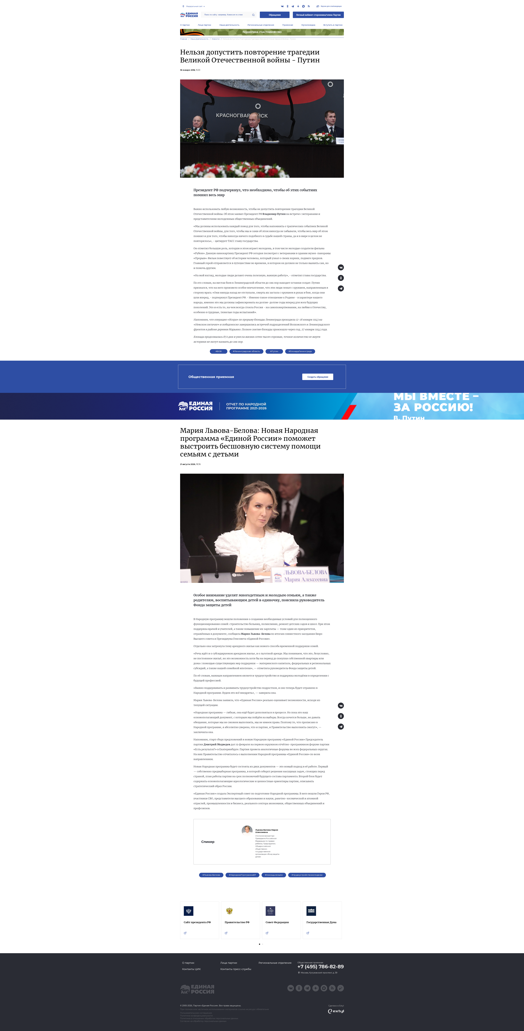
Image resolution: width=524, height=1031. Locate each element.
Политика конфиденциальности (196, 1016)
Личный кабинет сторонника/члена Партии (318, 14)
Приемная (287, 25)
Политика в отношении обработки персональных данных (209, 1018)
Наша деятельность (229, 25)
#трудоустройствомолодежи (307, 875)
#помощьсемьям (274, 875)
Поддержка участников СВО (262, 32)
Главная (183, 39)
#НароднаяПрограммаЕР (242, 875)
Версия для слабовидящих (331, 6)
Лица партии (204, 25)
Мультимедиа (308, 25)
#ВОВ (219, 351)
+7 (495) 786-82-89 (320, 967)
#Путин (274, 351)
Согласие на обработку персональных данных (203, 1021)
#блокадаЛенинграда (300, 351)
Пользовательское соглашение (196, 1013)
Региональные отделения (261, 25)
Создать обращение (317, 376)
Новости (216, 39)
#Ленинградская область (246, 351)
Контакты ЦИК (191, 969)
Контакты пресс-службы (235, 969)
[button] (259, 944)
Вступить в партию (333, 25)
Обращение (275, 14)
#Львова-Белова (211, 875)
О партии (185, 25)
